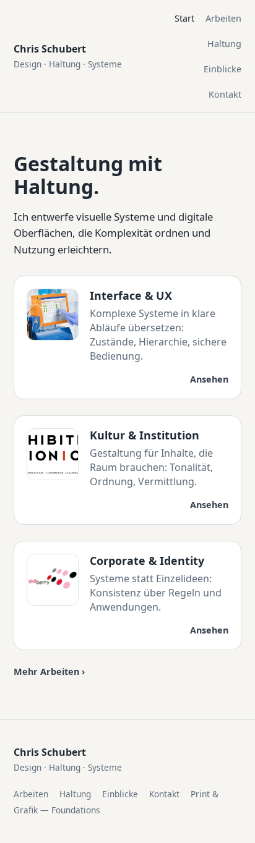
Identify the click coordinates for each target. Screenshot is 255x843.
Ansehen (209, 379)
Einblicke (222, 69)
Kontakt (225, 94)
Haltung (224, 43)
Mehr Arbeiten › (49, 671)
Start (184, 18)
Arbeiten (223, 18)
